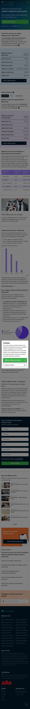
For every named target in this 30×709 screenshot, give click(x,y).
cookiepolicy (11, 349)
